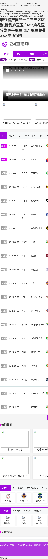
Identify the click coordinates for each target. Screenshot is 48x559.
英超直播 (41, 60)
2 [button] (11, 70)
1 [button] (7, 70)
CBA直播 (23, 60)
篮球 (32, 54)
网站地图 (3, 558)
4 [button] (19, 70)
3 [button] (15, 70)
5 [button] (23, 70)
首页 (6, 54)
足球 (19, 54)
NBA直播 (12, 60)
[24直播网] (16, 49)
